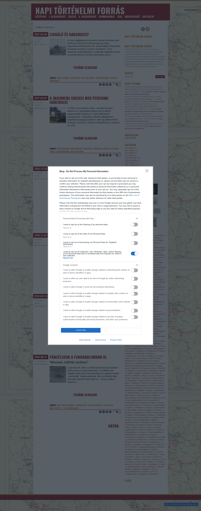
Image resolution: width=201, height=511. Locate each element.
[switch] (134, 224)
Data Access (100, 340)
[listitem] (100, 218)
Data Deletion (85, 340)
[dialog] (100, 255)
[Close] (147, 171)
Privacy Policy (116, 340)
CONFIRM (81, 330)
